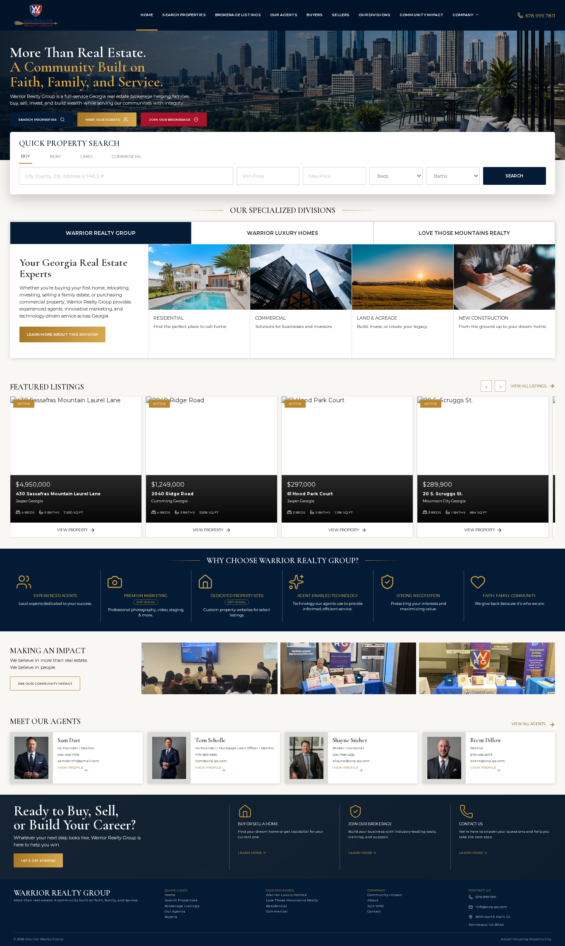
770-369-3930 (206, 754)
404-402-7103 (68, 754)
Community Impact (421, 14)
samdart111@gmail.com (78, 761)
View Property (72, 530)
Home (147, 14)
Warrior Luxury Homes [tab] (282, 233)
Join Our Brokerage (169, 119)
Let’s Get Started (38, 860)
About (372, 900)
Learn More (250, 852)
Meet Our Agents (103, 119)
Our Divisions (374, 14)
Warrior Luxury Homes (286, 895)
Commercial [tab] (126, 156)
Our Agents (283, 14)
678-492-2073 (481, 754)
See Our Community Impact (45, 683)
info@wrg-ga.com (491, 907)
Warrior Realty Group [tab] (101, 233)
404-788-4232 (343, 754)
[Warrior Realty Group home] (56, 15)
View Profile (70, 767)
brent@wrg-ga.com (487, 761)
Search (514, 176)
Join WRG (375, 906)
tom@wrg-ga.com (211, 761)
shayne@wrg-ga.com (351, 761)
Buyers (314, 14)
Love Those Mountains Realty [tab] (464, 233)
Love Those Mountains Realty (292, 900)
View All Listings (528, 386)
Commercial (276, 911)
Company (462, 14)
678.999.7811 (540, 15)
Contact (374, 911)
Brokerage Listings (238, 14)
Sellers (341, 14)
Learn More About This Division (62, 334)
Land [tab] (86, 156)
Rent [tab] (55, 156)
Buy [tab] (25, 156)
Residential (276, 906)
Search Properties (184, 14)
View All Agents (529, 723)
